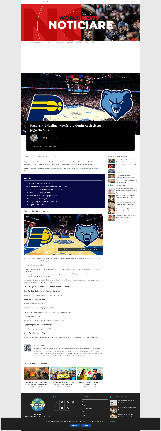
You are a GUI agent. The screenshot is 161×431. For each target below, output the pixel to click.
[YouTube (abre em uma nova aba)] (134, 2)
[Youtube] (62, 407)
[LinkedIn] (73, 402)
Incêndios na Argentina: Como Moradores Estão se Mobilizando (36, 383)
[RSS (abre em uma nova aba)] (136, 2)
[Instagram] (67, 402)
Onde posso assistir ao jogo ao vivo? (41, 195)
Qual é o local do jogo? (36, 198)
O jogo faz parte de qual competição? (41, 201)
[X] (56, 402)
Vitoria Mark (54, 138)
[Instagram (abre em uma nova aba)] (130, 2)
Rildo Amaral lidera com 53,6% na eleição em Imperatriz (63, 383)
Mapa (83, 415)
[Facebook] (62, 402)
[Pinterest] (56, 407)
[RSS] (67, 407)
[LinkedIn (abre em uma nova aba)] (132, 2)
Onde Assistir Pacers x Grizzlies (37, 183)
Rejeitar (86, 425)
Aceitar (74, 425)
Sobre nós (85, 412)
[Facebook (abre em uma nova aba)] (125, 2)
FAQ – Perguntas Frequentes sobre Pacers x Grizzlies (45, 186)
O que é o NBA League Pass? (38, 204)
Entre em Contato (87, 408)
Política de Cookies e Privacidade (105, 421)
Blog (83, 405)
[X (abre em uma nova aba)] (123, 2)
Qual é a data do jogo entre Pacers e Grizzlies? (45, 189)
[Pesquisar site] (135, 43)
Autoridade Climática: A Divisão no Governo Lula (90, 383)
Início (83, 401)
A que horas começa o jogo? (38, 192)
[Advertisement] (80, 59)
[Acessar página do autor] (27, 348)
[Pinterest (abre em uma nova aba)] (127, 2)
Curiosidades (53, 146)
